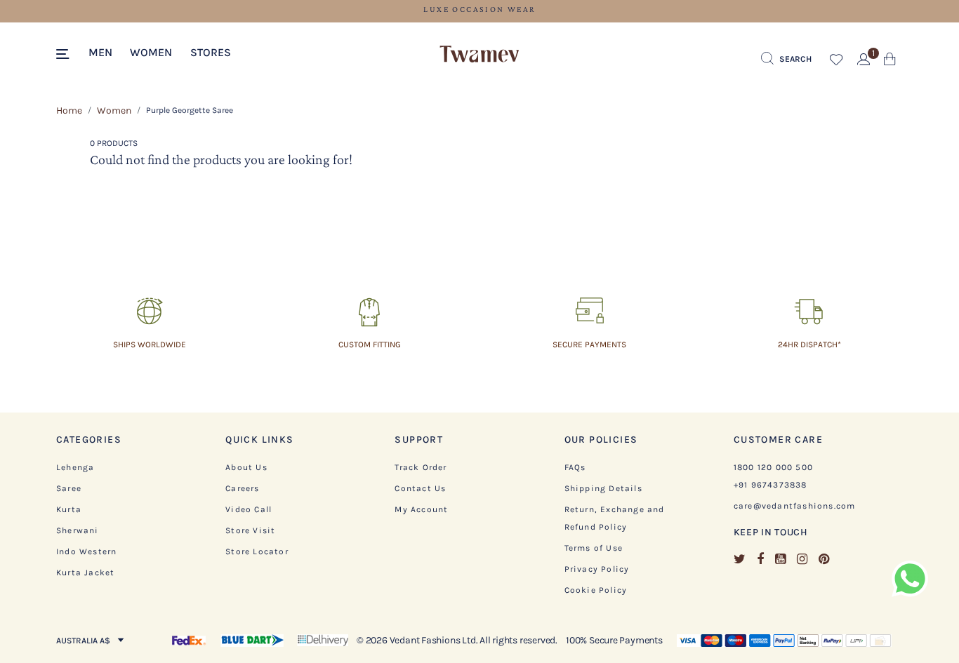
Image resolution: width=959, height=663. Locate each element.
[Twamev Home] (479, 55)
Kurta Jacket (85, 572)
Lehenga (75, 467)
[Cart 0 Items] (890, 62)
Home (69, 110)
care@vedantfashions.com (795, 506)
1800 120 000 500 (773, 467)
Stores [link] (210, 52)
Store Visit (250, 530)
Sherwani (77, 530)
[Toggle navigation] (65, 54)
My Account (421, 509)
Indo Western (86, 551)
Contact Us (420, 488)
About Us (246, 467)
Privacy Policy (597, 569)
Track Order (421, 467)
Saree (68, 488)
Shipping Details (603, 488)
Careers (242, 488)
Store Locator (257, 551)
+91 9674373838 (770, 485)
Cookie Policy (596, 590)
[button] (100, 51)
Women (114, 110)
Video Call (248, 509)
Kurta (68, 509)
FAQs (575, 467)
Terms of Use (593, 548)
